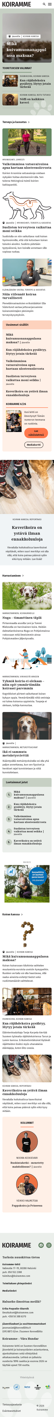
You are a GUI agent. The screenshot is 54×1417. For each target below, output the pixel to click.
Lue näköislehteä (36, 433)
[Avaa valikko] (50, 4)
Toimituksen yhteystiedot (17, 1283)
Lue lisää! (37, 559)
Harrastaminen (11, 575)
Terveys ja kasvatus (14, 122)
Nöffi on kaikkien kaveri (32, 101)
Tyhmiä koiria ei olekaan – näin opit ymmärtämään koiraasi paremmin (23, 684)
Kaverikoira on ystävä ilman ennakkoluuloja (27, 393)
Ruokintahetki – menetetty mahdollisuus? (27, 1164)
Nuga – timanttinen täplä (22, 618)
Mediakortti (34, 444)
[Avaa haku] (44, 4)
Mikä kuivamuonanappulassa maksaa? (26, 49)
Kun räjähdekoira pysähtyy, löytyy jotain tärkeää (35, 84)
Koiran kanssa (11, 914)
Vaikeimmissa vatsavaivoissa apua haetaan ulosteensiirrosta (26, 166)
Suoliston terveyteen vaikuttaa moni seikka (26, 229)
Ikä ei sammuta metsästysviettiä (15, 753)
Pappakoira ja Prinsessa (27, 1205)
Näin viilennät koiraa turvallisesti (19, 296)
